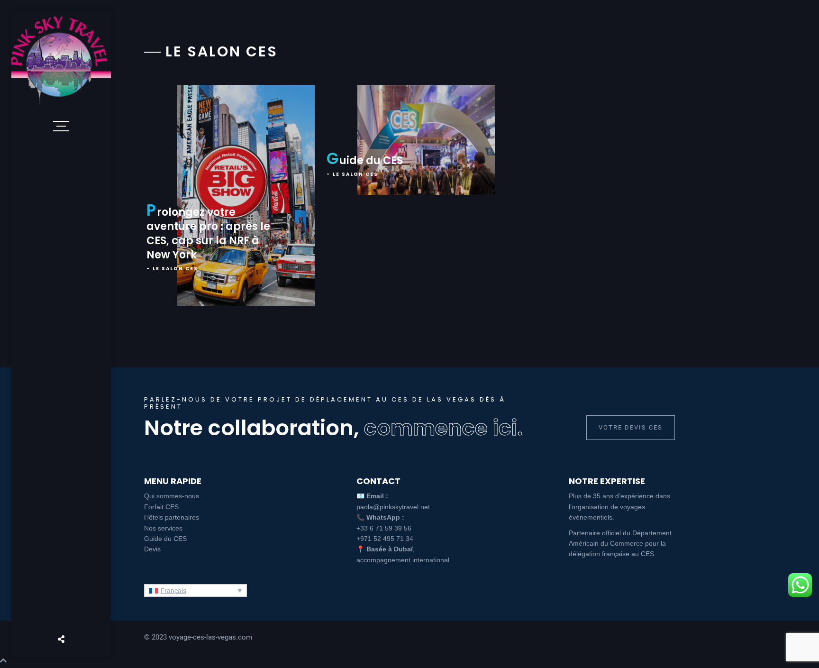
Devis (152, 549)
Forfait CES (161, 507)
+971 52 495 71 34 (384, 538)
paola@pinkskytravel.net (393, 507)
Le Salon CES (175, 268)
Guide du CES (365, 160)
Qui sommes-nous (171, 496)
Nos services (163, 528)
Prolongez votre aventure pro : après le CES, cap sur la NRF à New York (208, 233)
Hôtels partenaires (171, 517)
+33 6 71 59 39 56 (383, 528)
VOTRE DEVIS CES (631, 427)
